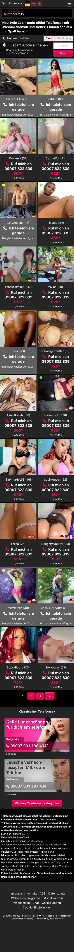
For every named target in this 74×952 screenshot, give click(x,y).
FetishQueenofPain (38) (55, 608)
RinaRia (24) (55, 222)
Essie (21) (18, 351)
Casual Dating (51, 902)
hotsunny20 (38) (55, 415)
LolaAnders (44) (18, 222)
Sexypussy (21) (55, 667)
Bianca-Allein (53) (18, 99)
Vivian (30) (55, 287)
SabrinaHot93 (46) (18, 479)
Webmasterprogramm (26, 898)
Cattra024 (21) (56, 158)
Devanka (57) (18, 158)
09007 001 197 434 (29, 786)
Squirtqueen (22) (55, 479)
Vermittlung (64, 38)
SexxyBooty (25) (18, 667)
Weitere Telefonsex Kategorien (37, 803)
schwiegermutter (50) (55, 351)
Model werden (53, 898)
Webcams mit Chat (26, 902)
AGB (42, 893)
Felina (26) (18, 544)
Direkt (49, 38)
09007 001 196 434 (29, 745)
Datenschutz (56, 893)
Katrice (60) (56, 99)
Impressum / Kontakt (23, 893)
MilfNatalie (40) (18, 608)
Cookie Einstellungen (37, 907)
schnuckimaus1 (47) (18, 287)
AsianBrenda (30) (18, 415)
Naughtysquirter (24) (55, 544)
